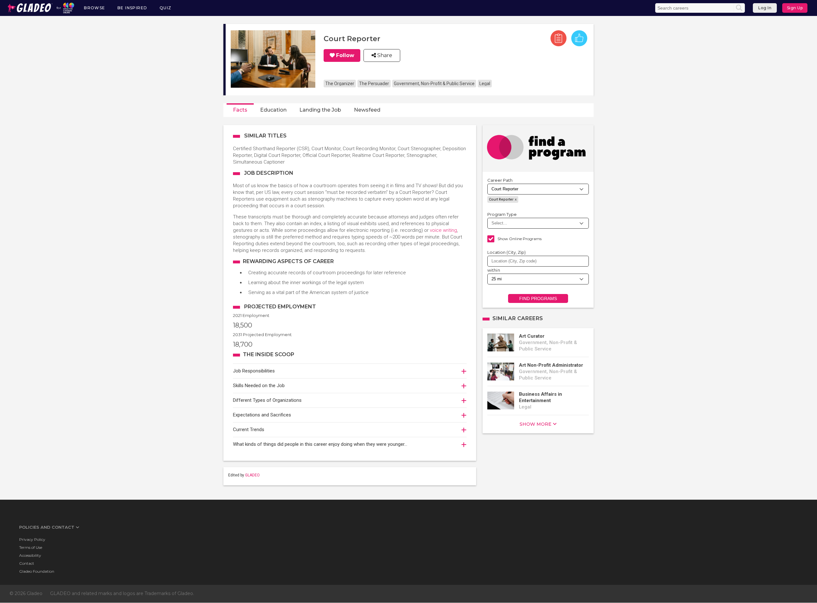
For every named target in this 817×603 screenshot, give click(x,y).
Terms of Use (30, 547)
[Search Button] (739, 8)
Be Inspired (132, 7)
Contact (26, 563)
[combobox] (538, 261)
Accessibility (30, 555)
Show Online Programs (520, 238)
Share (384, 55)
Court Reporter (501, 199)
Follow (345, 55)
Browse (94, 7)
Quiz (166, 7)
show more (535, 424)
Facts (240, 110)
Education (273, 110)
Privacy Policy (32, 539)
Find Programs (538, 298)
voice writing (443, 230)
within (493, 270)
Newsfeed (367, 110)
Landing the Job (320, 110)
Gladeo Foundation (36, 571)
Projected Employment (280, 307)
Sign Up (795, 7)
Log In (764, 7)
